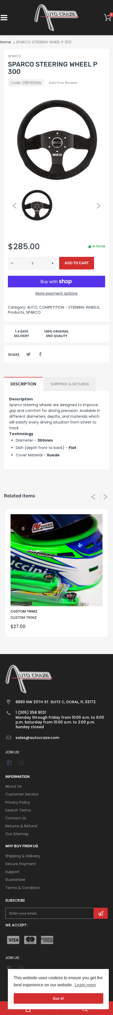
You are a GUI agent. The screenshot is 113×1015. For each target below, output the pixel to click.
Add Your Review (63, 82)
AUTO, (32, 307)
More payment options (56, 293)
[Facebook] (40, 354)
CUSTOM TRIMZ (24, 611)
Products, (16, 312)
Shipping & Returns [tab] (69, 384)
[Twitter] (28, 354)
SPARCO (14, 56)
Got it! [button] (58, 998)
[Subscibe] (101, 913)
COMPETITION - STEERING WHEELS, (69, 307)
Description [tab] (23, 384)
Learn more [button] (85, 985)
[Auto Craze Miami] (56, 17)
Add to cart (77, 263)
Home (5, 42)
